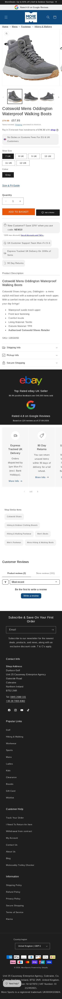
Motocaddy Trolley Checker (20, 865)
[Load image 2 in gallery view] (31, 96)
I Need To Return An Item (19, 824)
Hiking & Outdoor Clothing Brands (22, 525)
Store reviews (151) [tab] (45, 573)
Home (5, 26)
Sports (9, 750)
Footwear (26, 26)
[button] (6, 17)
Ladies (9, 764)
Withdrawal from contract (19, 831)
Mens (14, 26)
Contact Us (11, 845)
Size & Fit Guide (11, 185)
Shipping (18, 124)
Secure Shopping (15, 905)
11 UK (8, 163)
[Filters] (5, 582)
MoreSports (26, 967)
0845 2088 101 (18, 697)
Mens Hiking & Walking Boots (40, 542)
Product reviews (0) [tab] (16, 573)
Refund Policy (13, 892)
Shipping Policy (14, 885)
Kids (8, 770)
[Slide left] (3, 97)
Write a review (31, 595)
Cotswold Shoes (14, 517)
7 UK (8, 156)
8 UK (21, 156)
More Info (14, 481)
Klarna (9, 919)
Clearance (11, 777)
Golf (8, 730)
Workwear (11, 743)
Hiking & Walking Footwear (19, 534)
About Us (10, 851)
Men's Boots (42, 534)
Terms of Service (14, 912)
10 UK (48, 156)
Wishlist (10, 797)
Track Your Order (15, 818)
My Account (12, 838)
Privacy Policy (13, 898)
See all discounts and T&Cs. (32, 235)
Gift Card (10, 791)
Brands (9, 784)
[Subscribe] (52, 629)
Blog (8, 858)
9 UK (34, 156)
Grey (8, 175)
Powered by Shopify (39, 967)
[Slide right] (58, 97)
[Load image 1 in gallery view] (14, 96)
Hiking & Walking (43, 26)
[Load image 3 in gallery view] (47, 96)
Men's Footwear (14, 542)
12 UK (23, 163)
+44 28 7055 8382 (15, 701)
